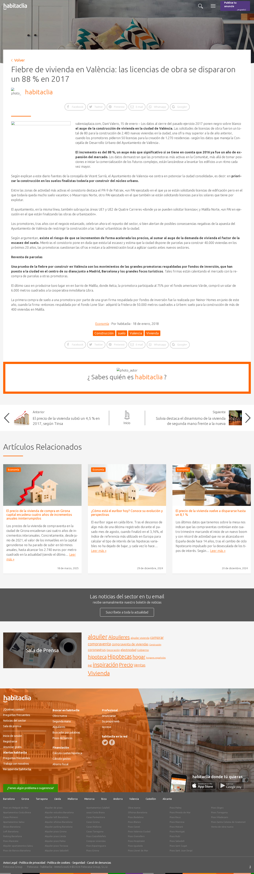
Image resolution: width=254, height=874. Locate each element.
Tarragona (42, 799)
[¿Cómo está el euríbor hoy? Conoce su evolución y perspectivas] (127, 485)
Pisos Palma (175, 808)
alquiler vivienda (140, 637)
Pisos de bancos (62, 738)
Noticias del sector (14, 720)
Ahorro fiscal (60, 764)
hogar (139, 656)
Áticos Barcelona (11, 827)
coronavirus (97, 650)
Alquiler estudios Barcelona (59, 812)
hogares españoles (156, 657)
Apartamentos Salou (13, 822)
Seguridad (78, 862)
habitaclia (39, 91)
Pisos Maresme (10, 841)
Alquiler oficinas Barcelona (58, 822)
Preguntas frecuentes (16, 715)
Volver (19, 60)
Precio (126, 665)
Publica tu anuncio (235, 6)
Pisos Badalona (135, 817)
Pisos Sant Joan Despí (181, 850)
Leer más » (98, 551)
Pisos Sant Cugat (178, 846)
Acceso (106, 727)
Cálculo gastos (62, 758)
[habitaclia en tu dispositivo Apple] (204, 788)
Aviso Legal (10, 862)
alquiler (98, 636)
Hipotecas (120, 656)
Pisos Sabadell (177, 841)
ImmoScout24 (62, 866)
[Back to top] (245, 865)
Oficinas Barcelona (137, 812)
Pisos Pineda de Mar (180, 812)
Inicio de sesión (12, 735)
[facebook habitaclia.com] (112, 742)
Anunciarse (109, 715)
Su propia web (110, 721)
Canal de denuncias (99, 862)
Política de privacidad (32, 862)
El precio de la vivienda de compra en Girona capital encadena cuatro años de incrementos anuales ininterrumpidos (39, 514)
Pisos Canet (134, 827)
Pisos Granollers (136, 836)
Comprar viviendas (96, 841)
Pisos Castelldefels (96, 836)
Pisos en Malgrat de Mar (15, 808)
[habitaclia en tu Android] (231, 788)
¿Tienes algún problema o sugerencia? (30, 788)
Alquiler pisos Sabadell (56, 850)
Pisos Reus (175, 817)
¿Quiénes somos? (14, 709)
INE (90, 665)
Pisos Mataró (176, 827)
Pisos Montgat (177, 831)
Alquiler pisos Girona (55, 831)
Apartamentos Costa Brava (17, 812)
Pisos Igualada (135, 846)
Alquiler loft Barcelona (56, 817)
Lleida (57, 799)
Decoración (113, 650)
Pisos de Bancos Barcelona (17, 850)
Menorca (89, 799)
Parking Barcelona (12, 836)
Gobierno (143, 650)
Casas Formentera (95, 817)
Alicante (167, 799)
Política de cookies (58, 862)
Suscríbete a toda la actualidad (127, 612)
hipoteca (97, 656)
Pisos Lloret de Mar (138, 850)
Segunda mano (62, 721)
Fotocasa (32, 866)
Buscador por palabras (66, 732)
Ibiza (104, 799)
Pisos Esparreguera (96, 846)
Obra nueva (60, 715)
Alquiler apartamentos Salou (18, 846)
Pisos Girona (92, 850)
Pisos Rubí (175, 836)
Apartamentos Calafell (98, 808)
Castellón (151, 799)
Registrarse (10, 741)
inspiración (105, 665)
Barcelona (9, 799)
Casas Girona (93, 822)
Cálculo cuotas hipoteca (67, 753)
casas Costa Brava (95, 812)
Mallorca (73, 799)
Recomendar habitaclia (17, 769)
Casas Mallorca (93, 827)
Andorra (118, 799)
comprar (157, 637)
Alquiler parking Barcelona (58, 827)
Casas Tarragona (94, 831)
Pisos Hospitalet (136, 841)
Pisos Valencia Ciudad (139, 831)
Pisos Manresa (177, 822)
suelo (122, 333)
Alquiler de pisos (53, 808)
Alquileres (119, 637)
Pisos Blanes (134, 822)
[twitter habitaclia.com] (105, 742)
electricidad (128, 650)
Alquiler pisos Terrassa (56, 846)
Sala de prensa (12, 726)
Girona (25, 799)
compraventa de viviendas (130, 644)
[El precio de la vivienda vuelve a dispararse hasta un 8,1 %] (211, 485)
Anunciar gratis (12, 747)
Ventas (139, 665)
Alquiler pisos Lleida (55, 836)
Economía (102, 323)
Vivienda (152, 333)
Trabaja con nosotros (16, 763)
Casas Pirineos (10, 817)
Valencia (136, 333)
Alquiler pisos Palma (55, 841)
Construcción (104, 333)
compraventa (99, 644)
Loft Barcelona (10, 831)
